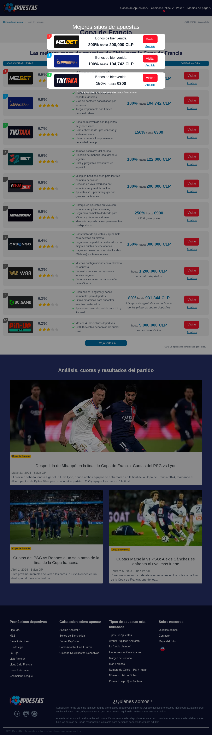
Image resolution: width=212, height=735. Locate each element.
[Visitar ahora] (66, 41)
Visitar (150, 39)
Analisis (150, 46)
